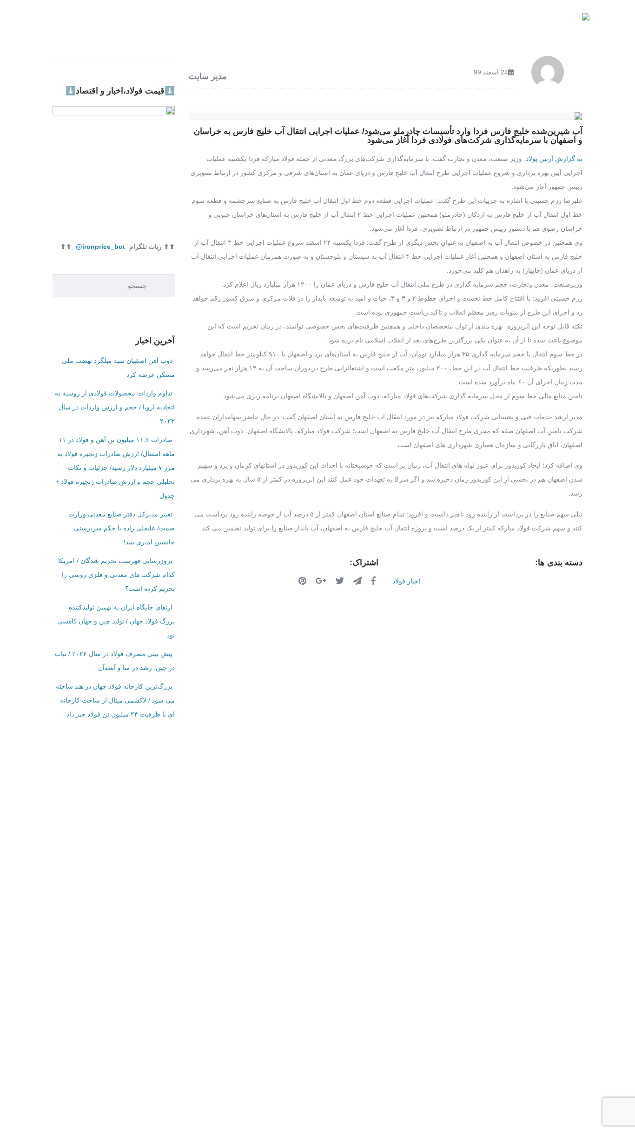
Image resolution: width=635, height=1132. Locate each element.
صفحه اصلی (507, 23)
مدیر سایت (208, 76)
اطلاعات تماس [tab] (213, 809)
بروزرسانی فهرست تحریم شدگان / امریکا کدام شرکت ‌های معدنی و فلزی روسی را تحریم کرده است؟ (116, 574)
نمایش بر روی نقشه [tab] (413, 809)
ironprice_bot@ (100, 246)
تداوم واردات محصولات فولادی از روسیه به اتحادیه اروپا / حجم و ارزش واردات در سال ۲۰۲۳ (115, 407)
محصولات (451, 23)
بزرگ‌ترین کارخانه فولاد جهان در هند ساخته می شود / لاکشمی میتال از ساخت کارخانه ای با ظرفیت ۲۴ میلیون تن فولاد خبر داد (115, 700)
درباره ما (210, 23)
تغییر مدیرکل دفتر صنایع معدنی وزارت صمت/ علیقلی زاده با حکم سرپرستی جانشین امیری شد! (121, 528)
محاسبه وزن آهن (330, 23)
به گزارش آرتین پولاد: (552, 158)
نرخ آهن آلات (395, 23)
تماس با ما (159, 23)
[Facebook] (374, 580)
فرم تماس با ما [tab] (310, 809)
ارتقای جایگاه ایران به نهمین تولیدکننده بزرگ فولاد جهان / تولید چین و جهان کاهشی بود (116, 621)
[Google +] (322, 580)
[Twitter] (341, 580)
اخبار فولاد (268, 23)
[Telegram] (358, 580)
